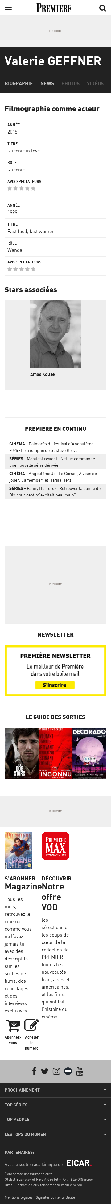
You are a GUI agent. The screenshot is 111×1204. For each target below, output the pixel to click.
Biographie (19, 83)
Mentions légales (19, 1197)
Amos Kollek (43, 374)
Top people (17, 1119)
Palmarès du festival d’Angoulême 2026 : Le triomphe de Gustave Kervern (51, 447)
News (47, 83)
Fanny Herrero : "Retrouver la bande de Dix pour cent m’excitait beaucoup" (55, 491)
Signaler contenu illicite (55, 1197)
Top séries (16, 1104)
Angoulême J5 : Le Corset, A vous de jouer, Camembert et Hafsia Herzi (53, 477)
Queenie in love (23, 151)
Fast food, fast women (31, 231)
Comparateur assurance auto (28, 1173)
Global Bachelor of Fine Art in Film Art (36, 1179)
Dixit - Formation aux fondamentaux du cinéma (43, 1185)
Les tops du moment (26, 1134)
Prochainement (22, 1089)
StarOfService (82, 1179)
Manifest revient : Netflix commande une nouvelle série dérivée (52, 462)
